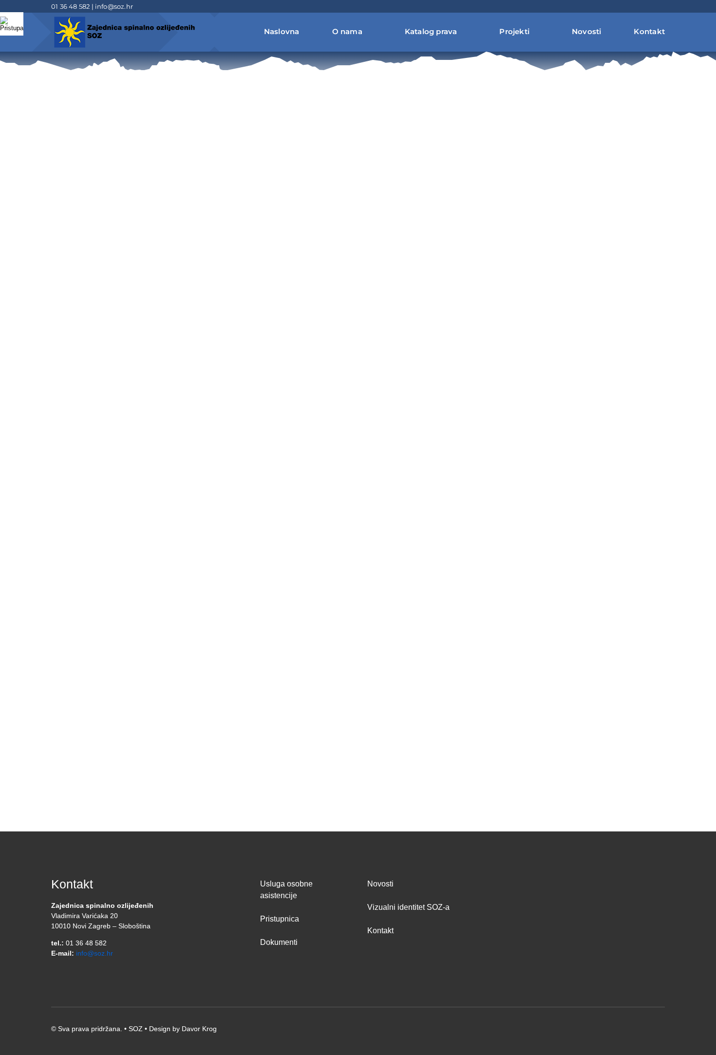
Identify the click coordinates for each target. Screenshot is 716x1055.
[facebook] (631, 6)
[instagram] (662, 6)
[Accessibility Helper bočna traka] (11, 24)
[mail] (646, 6)
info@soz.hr (114, 6)
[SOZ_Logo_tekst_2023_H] (124, 18)
